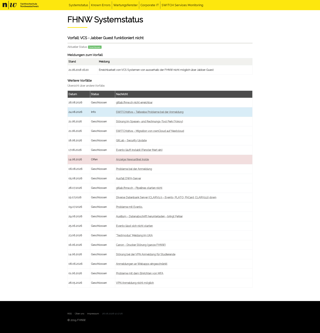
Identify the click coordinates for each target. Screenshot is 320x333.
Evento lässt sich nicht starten (134, 225)
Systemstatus (78, 5)
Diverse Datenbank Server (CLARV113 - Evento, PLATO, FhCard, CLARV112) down (166, 197)
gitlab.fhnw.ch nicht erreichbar (134, 102)
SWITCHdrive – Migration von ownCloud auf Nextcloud (150, 131)
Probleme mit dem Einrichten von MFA (139, 273)
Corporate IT (149, 5)
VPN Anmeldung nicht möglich (135, 282)
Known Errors (100, 5)
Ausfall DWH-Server (128, 178)
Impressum (93, 313)
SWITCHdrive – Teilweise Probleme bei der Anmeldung (150, 112)
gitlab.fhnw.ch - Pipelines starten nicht (139, 187)
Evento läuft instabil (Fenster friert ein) (139, 150)
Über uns (79, 313)
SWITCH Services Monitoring (182, 5)
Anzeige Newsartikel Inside (132, 159)
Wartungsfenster (125, 5)
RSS (70, 313)
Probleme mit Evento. (129, 206)
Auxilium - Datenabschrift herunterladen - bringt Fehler (149, 216)
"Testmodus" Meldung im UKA (134, 235)
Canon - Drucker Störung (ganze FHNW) (141, 244)
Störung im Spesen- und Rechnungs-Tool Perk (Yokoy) (149, 121)
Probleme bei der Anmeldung (134, 168)
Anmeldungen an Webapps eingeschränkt (141, 263)
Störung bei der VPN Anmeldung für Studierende (145, 254)
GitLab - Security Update (131, 140)
